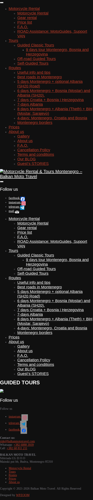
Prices (14, 127)
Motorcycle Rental (24, 9)
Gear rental (27, 18)
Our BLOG (26, 159)
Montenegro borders (34, 122)
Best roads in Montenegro (39, 77)
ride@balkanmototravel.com (17, 441)
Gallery (23, 136)
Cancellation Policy (33, 150)
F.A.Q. (22, 27)
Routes (15, 68)
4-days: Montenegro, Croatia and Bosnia (52, 118)
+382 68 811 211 (17, 448)
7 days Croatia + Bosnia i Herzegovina (50, 100)
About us (16, 132)
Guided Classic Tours (35, 45)
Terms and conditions (35, 154)
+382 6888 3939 (24, 444)
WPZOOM (22, 495)
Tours (13, 40)
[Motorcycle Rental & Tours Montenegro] (1, 391)
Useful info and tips (33, 72)
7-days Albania (30, 104)
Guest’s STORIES (33, 163)
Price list (24, 22)
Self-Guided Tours (32, 63)
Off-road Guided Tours (36, 59)
